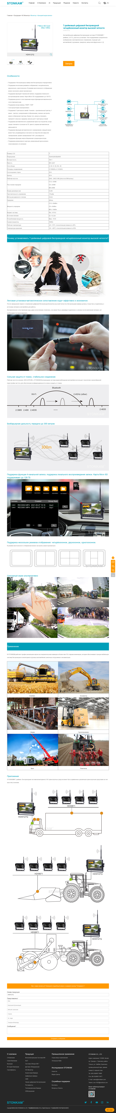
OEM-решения (29, 1091)
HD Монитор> (26, 15)
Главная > (10, 15)
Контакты (85, 3)
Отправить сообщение (58, 1038)
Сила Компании (12, 1060)
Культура (10, 1064)
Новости (76, 3)
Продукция (57, 3)
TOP (113, 575)
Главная (32, 3)
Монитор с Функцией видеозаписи (41, 15)
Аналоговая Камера (31, 1073)
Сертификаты (11, 1070)
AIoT (26, 1060)
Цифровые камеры (31, 1076)
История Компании (13, 1067)
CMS (26, 1079)
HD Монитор (29, 1070)
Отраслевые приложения (60, 1057)
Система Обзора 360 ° (32, 1064)
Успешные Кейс (57, 1060)
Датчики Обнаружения (32, 1067)
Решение (67, 3)
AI (49, 3)
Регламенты (29, 1085)
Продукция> (17, 15)
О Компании (41, 3)
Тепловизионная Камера (33, 1088)
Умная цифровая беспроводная (35, 1082)
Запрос (68, 63)
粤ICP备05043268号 (64, 1108)
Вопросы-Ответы (57, 1088)
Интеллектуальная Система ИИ (35, 1057)
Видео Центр (56, 1074)
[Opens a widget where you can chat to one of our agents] (109, 1110)
